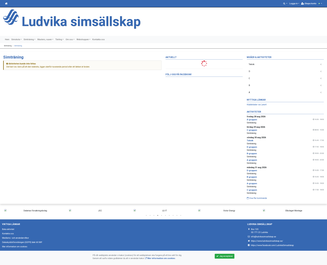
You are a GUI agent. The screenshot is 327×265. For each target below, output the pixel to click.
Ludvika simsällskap (81, 21)
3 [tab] (154, 215)
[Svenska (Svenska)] (320, 3)
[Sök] (285, 3)
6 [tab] (165, 215)
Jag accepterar (225, 256)
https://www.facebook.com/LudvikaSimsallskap (272, 245)
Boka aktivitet (8, 229)
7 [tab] (169, 215)
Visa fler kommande (258, 198)
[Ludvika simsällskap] (11, 17)
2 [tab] (150, 215)
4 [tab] (157, 215)
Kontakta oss (98, 39)
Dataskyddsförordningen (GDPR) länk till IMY (22, 242)
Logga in (293, 3)
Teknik (251, 64)
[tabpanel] (34, 211)
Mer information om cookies (14, 246)
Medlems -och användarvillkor (15, 238)
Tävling (58, 39)
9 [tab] (177, 215)
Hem (7, 39)
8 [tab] (173, 215)
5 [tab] (161, 215)
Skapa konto (310, 3)
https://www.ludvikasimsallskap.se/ (267, 241)
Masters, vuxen (44, 39)
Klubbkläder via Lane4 (256, 104)
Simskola (15, 39)
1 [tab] (146, 215)
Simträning (29, 39)
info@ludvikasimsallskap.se (263, 236)
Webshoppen (83, 39)
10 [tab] (180, 215)
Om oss (69, 39)
